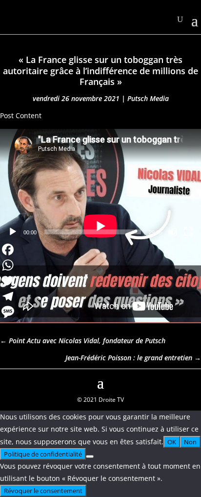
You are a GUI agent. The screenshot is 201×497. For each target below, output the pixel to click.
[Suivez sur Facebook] (8, 382)
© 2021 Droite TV (100, 399)
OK (171, 441)
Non (190, 441)
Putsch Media (148, 98)
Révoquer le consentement (43, 490)
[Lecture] (13, 232)
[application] (100, 185)
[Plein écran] (188, 232)
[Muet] (173, 232)
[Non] (90, 456)
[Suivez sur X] (193, 382)
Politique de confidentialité (43, 454)
